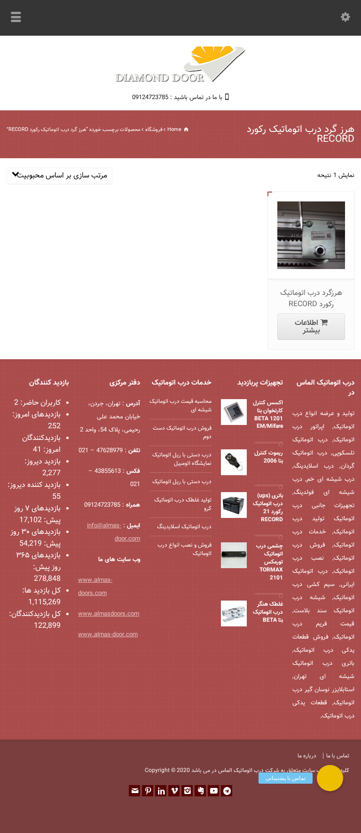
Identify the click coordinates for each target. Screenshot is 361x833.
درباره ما (307, 756)
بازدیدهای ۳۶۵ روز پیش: (38, 561)
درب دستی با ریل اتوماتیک (182, 482)
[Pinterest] (147, 790)
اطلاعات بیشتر (307, 327)
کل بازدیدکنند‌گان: (35, 614)
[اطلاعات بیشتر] (304, 202)
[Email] (134, 790)
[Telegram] (226, 790)
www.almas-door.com (108, 635)
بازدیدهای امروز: (36, 415)
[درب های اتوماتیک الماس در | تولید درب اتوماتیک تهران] (180, 81)
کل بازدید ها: (41, 591)
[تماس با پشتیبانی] (330, 778)
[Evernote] (200, 790)
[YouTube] (213, 790)
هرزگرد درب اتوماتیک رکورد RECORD (311, 298)
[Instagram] (187, 790)
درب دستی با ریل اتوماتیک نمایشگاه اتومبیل (182, 459)
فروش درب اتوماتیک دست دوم (182, 432)
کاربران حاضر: (39, 403)
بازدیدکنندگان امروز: (41, 444)
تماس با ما (337, 756)
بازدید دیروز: (42, 462)
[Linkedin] (160, 790)
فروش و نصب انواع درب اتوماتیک (184, 549)
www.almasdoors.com (108, 614)
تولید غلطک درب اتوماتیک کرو (183, 504)
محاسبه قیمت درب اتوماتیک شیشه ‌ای (180, 405)
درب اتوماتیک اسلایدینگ (184, 527)
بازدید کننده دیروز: (34, 485)
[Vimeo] (174, 790)
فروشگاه (154, 130)
